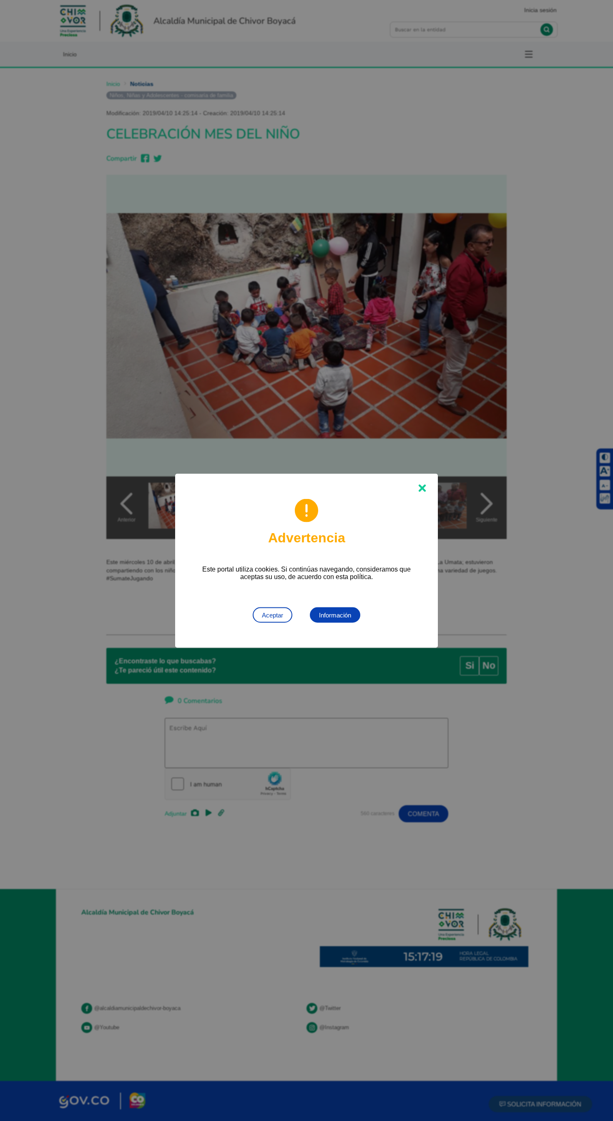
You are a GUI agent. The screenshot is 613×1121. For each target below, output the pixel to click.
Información (335, 614)
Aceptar (272, 614)
